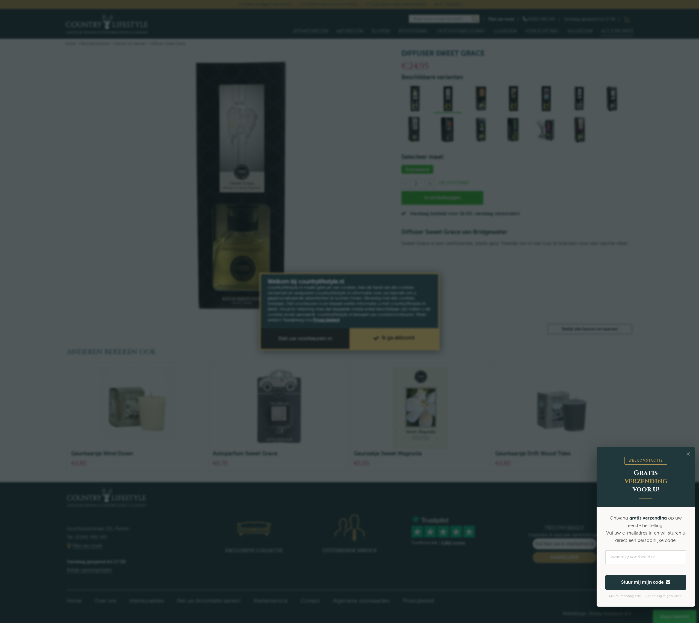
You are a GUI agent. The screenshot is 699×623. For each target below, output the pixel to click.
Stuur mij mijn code (643, 582)
